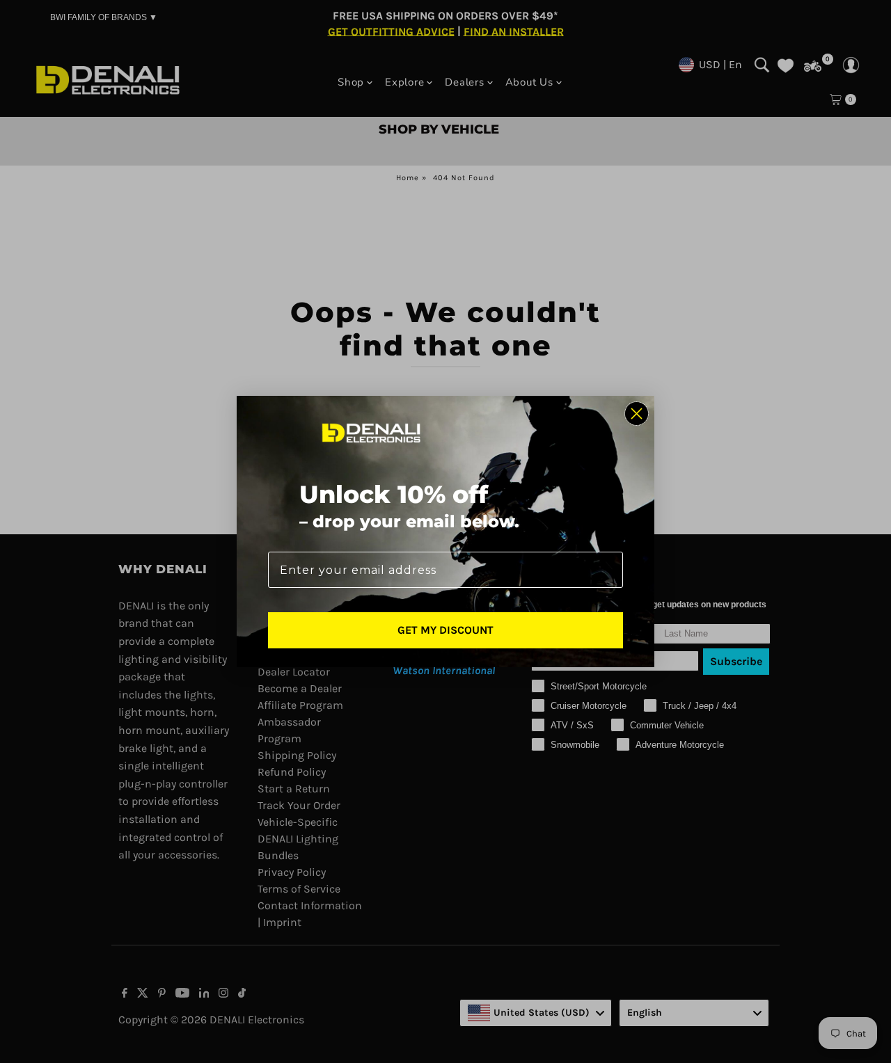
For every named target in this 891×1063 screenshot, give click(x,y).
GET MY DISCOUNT (445, 630)
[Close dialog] (636, 413)
